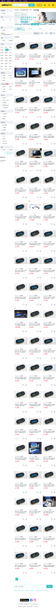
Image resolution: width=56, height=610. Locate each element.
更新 (37, 604)
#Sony (23, 590)
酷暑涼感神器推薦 (26, 24)
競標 (40, 28)
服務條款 (20, 606)
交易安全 (36, 606)
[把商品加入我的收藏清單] (23, 63)
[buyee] (6, 34)
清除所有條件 (9, 153)
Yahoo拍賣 (7, 5)
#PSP (19, 590)
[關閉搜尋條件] (19, 5)
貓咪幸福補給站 (43, 24)
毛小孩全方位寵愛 (18, 24)
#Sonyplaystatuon (39, 590)
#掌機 (15, 590)
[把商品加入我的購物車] (26, 63)
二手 (50, 28)
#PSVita (27, 590)
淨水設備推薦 (35, 24)
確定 (10, 23)
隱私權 (24, 606)
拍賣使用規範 (30, 606)
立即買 (30, 28)
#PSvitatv (46, 590)
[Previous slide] (15, 72)
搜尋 (49, 586)
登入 (39, 5)
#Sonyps (32, 590)
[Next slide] (26, 72)
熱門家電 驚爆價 (51, 24)
